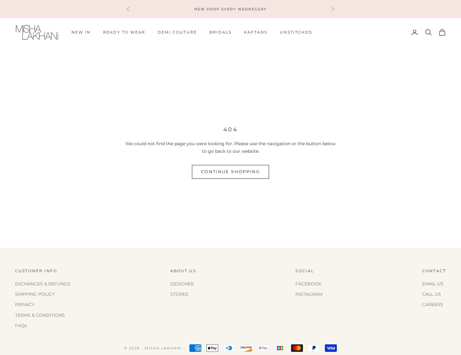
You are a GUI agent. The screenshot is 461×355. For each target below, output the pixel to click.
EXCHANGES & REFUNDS (43, 284)
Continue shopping (230, 171)
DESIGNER (182, 284)
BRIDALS (220, 32)
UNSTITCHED (296, 32)
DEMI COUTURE (177, 32)
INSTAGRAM (308, 294)
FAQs (21, 325)
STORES (179, 294)
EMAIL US (432, 284)
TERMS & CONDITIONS (40, 315)
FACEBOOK (308, 284)
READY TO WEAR (124, 32)
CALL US (431, 294)
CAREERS (432, 304)
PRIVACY (24, 304)
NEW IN (81, 32)
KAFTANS (255, 32)
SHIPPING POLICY (35, 294)
